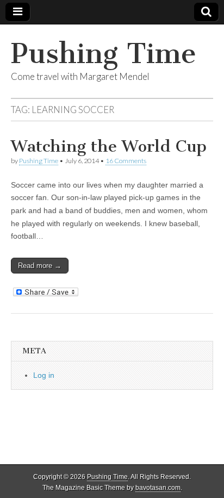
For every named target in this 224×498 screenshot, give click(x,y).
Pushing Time (103, 53)
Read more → (39, 266)
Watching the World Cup (109, 146)
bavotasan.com (158, 487)
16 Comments (125, 161)
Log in (43, 375)
